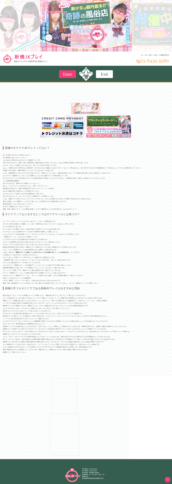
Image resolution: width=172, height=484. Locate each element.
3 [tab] (89, 48)
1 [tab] (83, 48)
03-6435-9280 (93, 482)
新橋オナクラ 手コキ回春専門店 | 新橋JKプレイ (31, 61)
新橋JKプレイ (42, 58)
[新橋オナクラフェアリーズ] (86, 113)
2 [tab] (86, 48)
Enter (67, 74)
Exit (104, 74)
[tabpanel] (86, 26)
